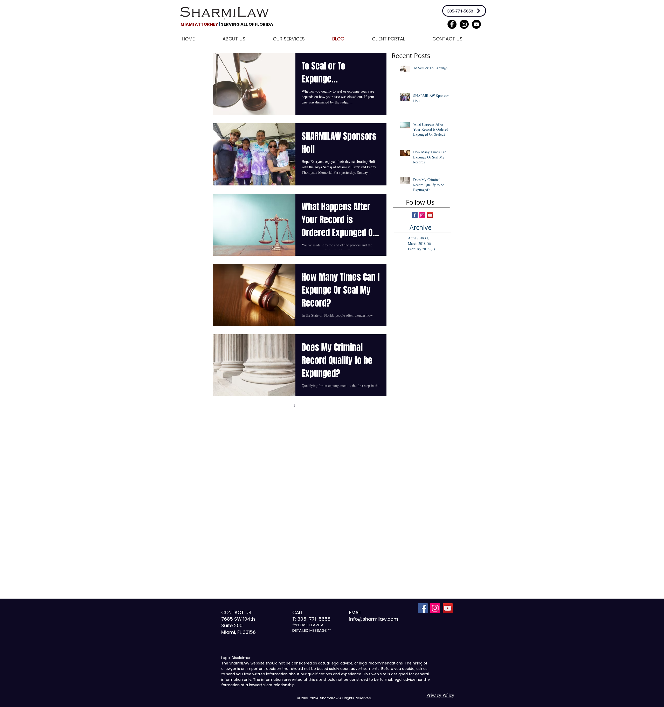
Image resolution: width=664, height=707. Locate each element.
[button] (298, 39)
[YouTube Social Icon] (448, 608)
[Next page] (316, 405)
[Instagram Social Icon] (422, 215)
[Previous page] (283, 405)
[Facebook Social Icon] (423, 608)
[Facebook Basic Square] (415, 215)
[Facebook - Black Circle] (452, 24)
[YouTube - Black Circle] (476, 24)
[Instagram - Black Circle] (464, 24)
